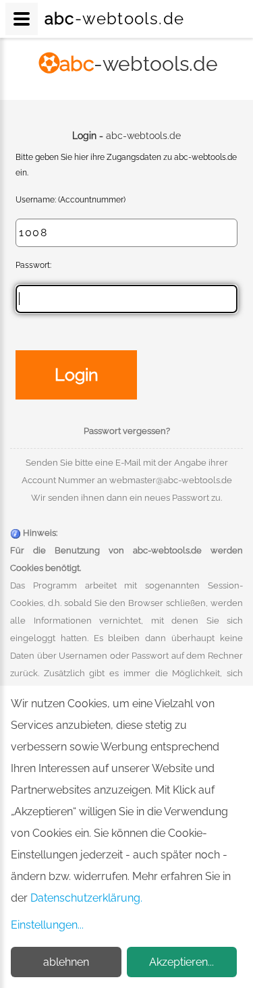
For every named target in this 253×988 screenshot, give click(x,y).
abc (138, 64)
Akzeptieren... (181, 962)
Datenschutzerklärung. (86, 897)
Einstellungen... (47, 924)
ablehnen (66, 962)
